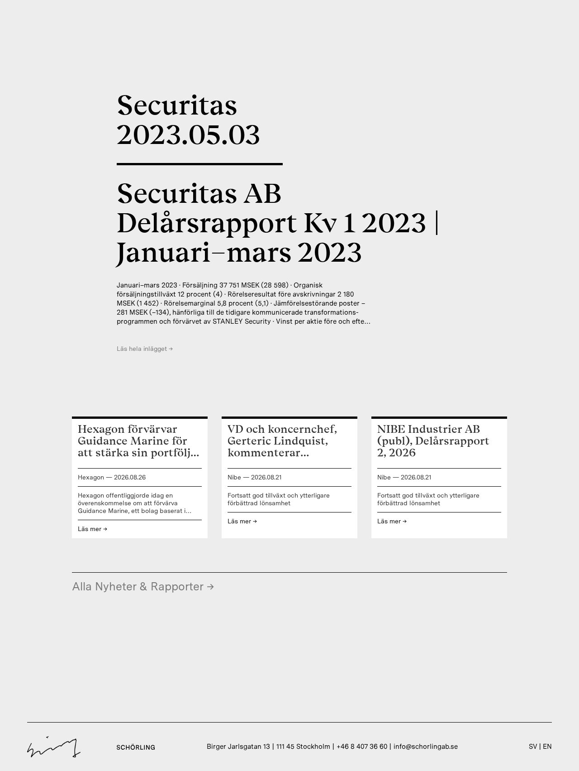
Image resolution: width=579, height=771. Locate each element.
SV (533, 746)
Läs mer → (92, 528)
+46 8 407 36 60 (362, 746)
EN (547, 746)
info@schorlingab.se (426, 746)
